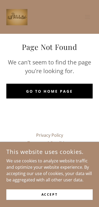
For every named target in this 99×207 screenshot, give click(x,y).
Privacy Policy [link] (49, 135)
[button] (87, 17)
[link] (16, 16)
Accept (49, 194)
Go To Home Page (49, 91)
